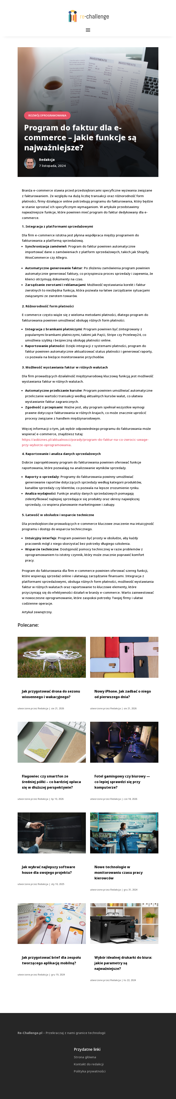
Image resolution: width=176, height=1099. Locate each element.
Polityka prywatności (90, 1071)
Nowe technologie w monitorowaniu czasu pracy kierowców (118, 872)
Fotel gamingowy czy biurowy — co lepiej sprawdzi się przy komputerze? (122, 782)
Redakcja (43, 708)
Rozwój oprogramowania (47, 115)
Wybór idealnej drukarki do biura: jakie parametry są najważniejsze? (123, 963)
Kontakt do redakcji (89, 1064)
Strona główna (85, 1057)
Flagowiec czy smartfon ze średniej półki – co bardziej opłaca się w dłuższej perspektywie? (51, 782)
